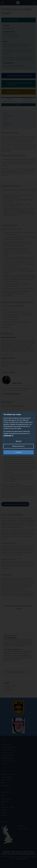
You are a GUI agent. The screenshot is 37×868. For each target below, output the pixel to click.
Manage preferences (18, 446)
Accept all (19, 452)
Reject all (18, 441)
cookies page (7, 435)
